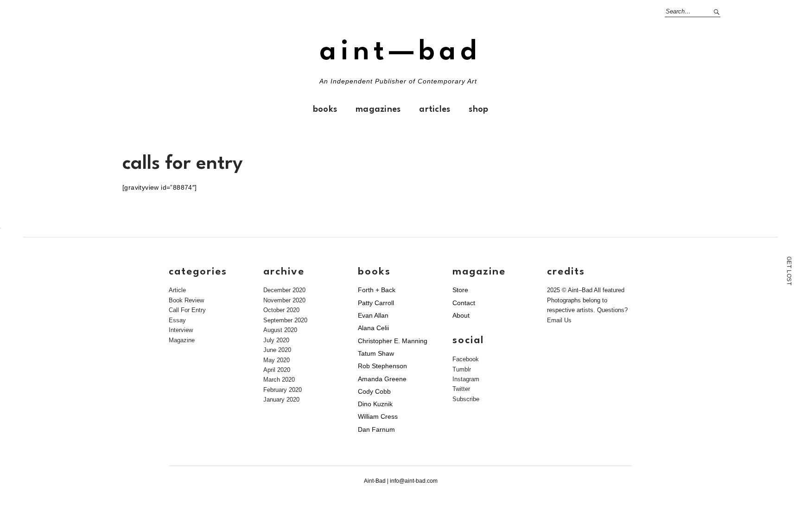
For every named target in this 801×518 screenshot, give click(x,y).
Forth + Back (376, 290)
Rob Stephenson (382, 366)
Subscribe (465, 399)
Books (325, 109)
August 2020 (280, 329)
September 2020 (285, 320)
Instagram (465, 379)
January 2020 (281, 399)
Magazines (378, 109)
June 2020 (277, 349)
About (461, 315)
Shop (478, 109)
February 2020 (282, 389)
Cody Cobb (374, 391)
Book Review (186, 300)
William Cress (378, 416)
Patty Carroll (376, 303)
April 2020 (276, 369)
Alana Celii (373, 328)
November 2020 (284, 300)
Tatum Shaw (376, 353)
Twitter (461, 388)
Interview (181, 329)
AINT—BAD (400, 52)
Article (177, 290)
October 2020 (281, 310)
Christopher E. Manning (392, 341)
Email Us (559, 320)
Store (460, 290)
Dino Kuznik (375, 404)
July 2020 (276, 340)
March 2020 (279, 379)
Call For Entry (187, 310)
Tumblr (461, 369)
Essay (177, 320)
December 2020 (284, 290)
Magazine (182, 340)
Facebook (465, 359)
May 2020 (276, 360)
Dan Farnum (376, 429)
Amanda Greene (382, 379)
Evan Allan (373, 315)
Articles (434, 109)
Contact (463, 303)
